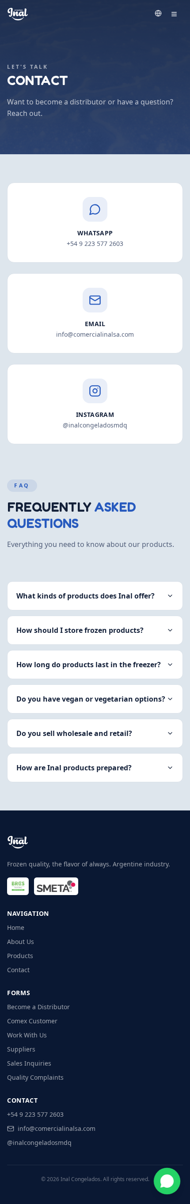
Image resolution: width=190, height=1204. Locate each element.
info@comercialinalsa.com (56, 1128)
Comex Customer (32, 1021)
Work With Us (27, 1035)
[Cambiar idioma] (158, 13)
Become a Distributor (38, 1007)
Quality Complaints (35, 1077)
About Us (20, 941)
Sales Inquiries (29, 1063)
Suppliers (21, 1049)
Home (15, 927)
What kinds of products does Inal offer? (85, 596)
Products (20, 955)
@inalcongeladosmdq (39, 1142)
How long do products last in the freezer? (88, 664)
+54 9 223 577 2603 (35, 1114)
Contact (18, 970)
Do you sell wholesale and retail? (74, 733)
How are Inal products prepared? (74, 768)
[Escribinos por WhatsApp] (167, 1181)
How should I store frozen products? (80, 630)
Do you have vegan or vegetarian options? (90, 699)
